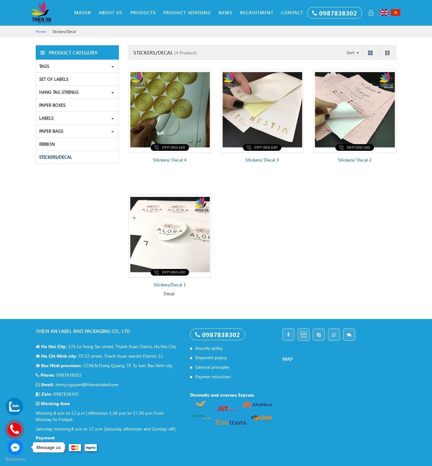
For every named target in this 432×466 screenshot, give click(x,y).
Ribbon (47, 144)
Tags (44, 66)
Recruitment (257, 13)
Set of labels (53, 79)
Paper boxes (52, 105)
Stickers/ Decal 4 (170, 160)
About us (111, 13)
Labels (46, 118)
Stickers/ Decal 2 (355, 160)
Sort (351, 52)
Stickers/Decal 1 (170, 285)
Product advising (187, 13)
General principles (211, 367)
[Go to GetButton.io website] (15, 459)
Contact (292, 13)
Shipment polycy (210, 357)
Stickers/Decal (55, 157)
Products (143, 13)
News (225, 13)
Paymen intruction (212, 376)
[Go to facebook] (15, 447)
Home (41, 31)
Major (82, 13)
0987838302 (338, 12)
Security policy (208, 348)
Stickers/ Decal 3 (262, 160)
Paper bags (51, 131)
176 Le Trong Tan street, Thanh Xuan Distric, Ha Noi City (108, 346)
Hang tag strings (58, 92)
